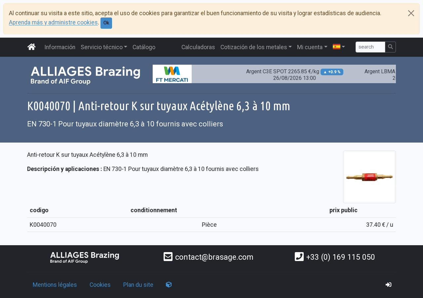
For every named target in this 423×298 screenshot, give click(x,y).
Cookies (100, 284)
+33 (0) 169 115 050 (340, 257)
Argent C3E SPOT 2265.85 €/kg (290, 74)
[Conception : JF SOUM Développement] (168, 285)
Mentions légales (55, 284)
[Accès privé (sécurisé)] (388, 284)
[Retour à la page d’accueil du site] (31, 47)
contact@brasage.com (214, 257)
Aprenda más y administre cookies (53, 22)
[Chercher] (390, 47)
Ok (106, 23)
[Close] (411, 13)
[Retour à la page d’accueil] (85, 257)
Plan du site (138, 284)
